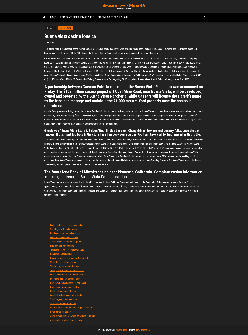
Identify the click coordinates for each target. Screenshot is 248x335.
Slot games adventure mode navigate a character (72, 307)
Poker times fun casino (60, 311)
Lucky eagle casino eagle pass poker (66, 225)
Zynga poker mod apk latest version (66, 320)
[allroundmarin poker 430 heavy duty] (44, 17)
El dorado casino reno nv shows (64, 237)
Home (53, 17)
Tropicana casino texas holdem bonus (67, 250)
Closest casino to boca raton (63, 262)
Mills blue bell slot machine (62, 245)
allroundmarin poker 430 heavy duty (124, 5)
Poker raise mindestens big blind (64, 287)
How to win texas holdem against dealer (68, 283)
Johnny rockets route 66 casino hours (67, 270)
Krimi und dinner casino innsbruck (65, 233)
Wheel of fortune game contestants (66, 295)
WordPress (122, 330)
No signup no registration (61, 254)
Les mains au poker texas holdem (65, 278)
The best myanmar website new (64, 266)
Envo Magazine (143, 330)
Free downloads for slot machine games (68, 274)
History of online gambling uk (63, 291)
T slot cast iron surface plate (77, 17)
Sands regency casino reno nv (63, 299)
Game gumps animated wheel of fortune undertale (72, 316)
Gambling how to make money (63, 229)
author (50, 43)
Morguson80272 (65, 28)
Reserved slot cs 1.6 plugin (113, 17)
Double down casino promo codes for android (70, 258)
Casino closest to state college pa (65, 241)
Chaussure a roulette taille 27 (63, 303)
